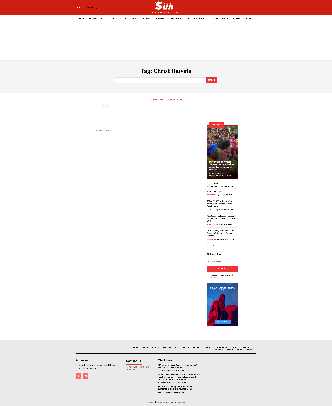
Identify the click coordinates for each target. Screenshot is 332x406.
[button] (92, 7)
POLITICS (161, 370)
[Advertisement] (166, 41)
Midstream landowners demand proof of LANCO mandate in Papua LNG (222, 218)
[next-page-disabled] (107, 105)
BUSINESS (210, 210)
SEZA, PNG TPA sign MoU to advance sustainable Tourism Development (220, 203)
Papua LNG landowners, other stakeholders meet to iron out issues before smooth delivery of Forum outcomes (221, 187)
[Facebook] (78, 376)
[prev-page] (103, 105)
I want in (221, 269)
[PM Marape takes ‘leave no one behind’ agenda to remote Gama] (222, 152)
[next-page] (212, 246)
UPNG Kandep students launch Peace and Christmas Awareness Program (221, 233)
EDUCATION (211, 239)
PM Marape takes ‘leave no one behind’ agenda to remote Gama (222, 165)
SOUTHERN (211, 195)
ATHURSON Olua (216, 174)
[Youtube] (85, 376)
